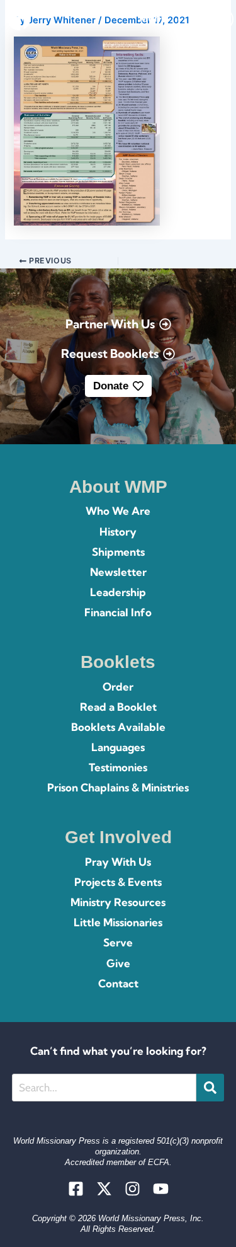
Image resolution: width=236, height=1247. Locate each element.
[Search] (210, 1087)
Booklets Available (118, 726)
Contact (118, 983)
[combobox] (104, 1087)
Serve (118, 942)
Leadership (118, 592)
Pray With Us (118, 861)
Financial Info (118, 612)
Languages (118, 747)
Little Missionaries (118, 922)
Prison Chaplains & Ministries (118, 787)
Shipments (118, 551)
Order (118, 686)
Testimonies (118, 767)
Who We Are (118, 510)
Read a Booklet (118, 706)
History (118, 531)
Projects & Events (118, 881)
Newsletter (118, 571)
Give (118, 963)
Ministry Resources (118, 902)
